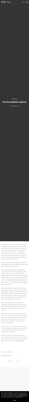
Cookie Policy (21, 395)
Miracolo (18, 360)
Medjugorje (14, 98)
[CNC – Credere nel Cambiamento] (6, 2)
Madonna (10, 360)
